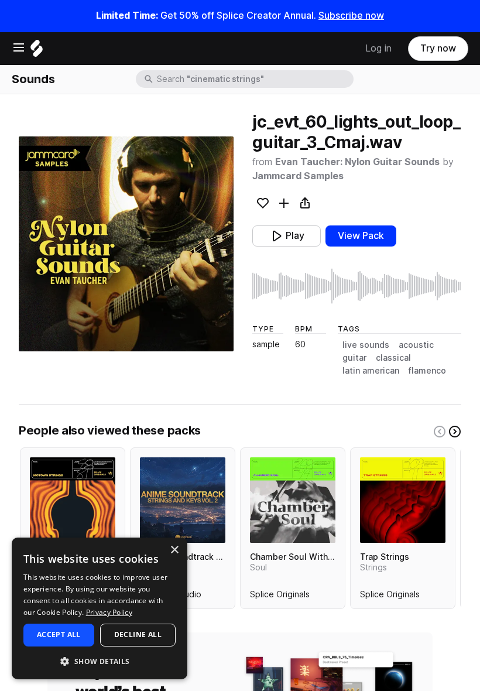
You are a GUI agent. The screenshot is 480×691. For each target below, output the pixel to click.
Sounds (33, 79)
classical (393, 357)
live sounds (365, 345)
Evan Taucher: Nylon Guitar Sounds (357, 161)
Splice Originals (280, 597)
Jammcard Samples (298, 176)
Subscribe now (351, 15)
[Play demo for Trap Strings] (403, 500)
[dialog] (99, 608)
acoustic (416, 345)
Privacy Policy (109, 612)
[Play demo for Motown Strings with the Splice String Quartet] (73, 500)
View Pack (361, 235)
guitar (354, 357)
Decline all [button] (138, 634)
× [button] (174, 550)
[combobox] (254, 79)
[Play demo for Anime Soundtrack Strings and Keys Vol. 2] (183, 500)
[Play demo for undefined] (126, 244)
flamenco (427, 370)
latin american (370, 370)
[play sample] (356, 286)
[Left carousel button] (439, 431)
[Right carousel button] (454, 431)
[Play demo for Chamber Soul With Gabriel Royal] (293, 500)
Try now (438, 48)
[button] (99, 661)
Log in (378, 48)
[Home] (36, 51)
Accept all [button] (59, 634)
